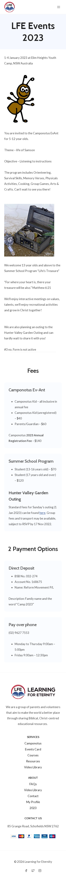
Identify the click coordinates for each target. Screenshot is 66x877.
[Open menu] (58, 7)
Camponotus (33, 743)
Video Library (33, 767)
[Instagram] (40, 870)
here (42, 513)
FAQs (33, 784)
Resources (33, 761)
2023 (33, 808)
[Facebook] (26, 870)
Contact (33, 796)
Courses (33, 755)
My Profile (33, 802)
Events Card (33, 749)
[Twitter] (33, 870)
